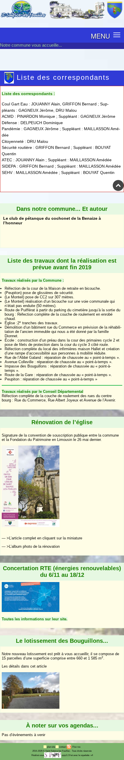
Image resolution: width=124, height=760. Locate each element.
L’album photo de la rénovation (34, 546)
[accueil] (62, 18)
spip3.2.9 (66, 755)
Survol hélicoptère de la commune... (38, 233)
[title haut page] (118, 190)
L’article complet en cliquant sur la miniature (45, 538)
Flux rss (76, 747)
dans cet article (34, 666)
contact (63, 747)
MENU (100, 35)
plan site (51, 747)
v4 (92, 755)
